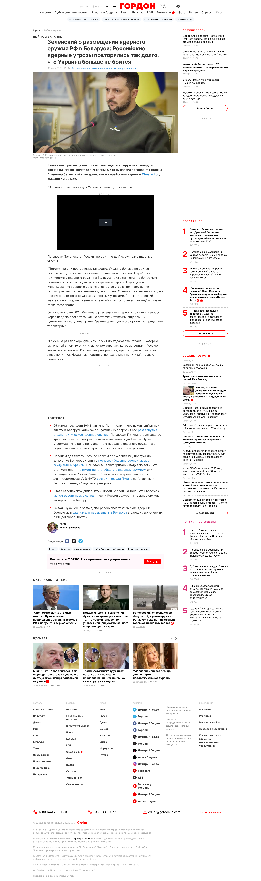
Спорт (37, 735)
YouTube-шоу (74, 777)
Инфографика (41, 767)
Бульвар (137, 12)
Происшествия (42, 761)
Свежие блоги (194, 30)
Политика (39, 715)
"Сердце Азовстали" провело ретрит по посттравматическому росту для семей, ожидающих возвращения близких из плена (204, 455)
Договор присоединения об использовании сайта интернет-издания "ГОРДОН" (178, 740)
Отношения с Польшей (158, 19)
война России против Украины (109, 549)
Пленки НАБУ (184, 19)
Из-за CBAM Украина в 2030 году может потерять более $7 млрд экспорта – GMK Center (203, 471)
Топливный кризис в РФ (83, 19)
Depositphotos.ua (81, 838)
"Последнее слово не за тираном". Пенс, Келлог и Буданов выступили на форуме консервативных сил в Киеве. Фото (208, 294)
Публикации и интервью (71, 12)
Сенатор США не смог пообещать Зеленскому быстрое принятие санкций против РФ (203, 439)
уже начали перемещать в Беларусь (100, 512)
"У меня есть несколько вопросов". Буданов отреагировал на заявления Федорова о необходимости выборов (206, 316)
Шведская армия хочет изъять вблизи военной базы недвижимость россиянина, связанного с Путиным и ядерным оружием (205, 487)
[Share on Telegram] (80, 541)
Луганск (104, 754)
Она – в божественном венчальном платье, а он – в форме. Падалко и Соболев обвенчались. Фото (206, 534)
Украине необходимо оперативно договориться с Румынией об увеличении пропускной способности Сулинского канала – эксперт (205, 412)
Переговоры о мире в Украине (121, 19)
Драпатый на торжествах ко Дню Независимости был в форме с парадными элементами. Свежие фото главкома (206, 614)
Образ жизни (41, 754)
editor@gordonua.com (164, 812)
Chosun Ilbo (150, 174)
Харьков (105, 735)
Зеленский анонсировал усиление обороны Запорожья (203, 366)
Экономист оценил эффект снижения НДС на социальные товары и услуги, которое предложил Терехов (205, 502)
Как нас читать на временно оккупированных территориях (210, 740)
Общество (55, 685)
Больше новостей (205, 513)
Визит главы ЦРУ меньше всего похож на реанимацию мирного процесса (205, 67)
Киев (102, 709)
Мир (48, 627)
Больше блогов (205, 108)
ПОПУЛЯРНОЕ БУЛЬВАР (200, 521)
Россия (52, 549)
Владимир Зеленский (138, 549)
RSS (140, 777)
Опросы (206, 12)
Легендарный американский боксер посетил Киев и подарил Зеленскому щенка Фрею (209, 254)
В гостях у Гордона (104, 12)
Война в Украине (52, 30)
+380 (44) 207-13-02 (108, 812)
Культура (38, 741)
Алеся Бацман (147, 757)
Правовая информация (213, 728)
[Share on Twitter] (74, 541)
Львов (103, 715)
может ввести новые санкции (75, 495)
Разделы (70, 703)
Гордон (36, 30)
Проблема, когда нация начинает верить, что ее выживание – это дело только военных (205, 38)
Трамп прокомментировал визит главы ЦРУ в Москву (202, 378)
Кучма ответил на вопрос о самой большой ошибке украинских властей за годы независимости (206, 273)
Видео (193, 12)
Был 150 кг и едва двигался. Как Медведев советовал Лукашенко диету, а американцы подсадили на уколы (204, 393)
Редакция (205, 715)
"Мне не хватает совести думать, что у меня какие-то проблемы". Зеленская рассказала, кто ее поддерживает (206, 591)
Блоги (125, 12)
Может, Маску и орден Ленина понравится (201, 81)
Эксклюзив (164, 12)
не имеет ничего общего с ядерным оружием (112, 469)
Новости (45, 12)
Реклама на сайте (209, 722)
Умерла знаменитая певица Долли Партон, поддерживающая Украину (152, 674)
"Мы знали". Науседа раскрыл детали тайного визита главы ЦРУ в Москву (205, 427)
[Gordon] (137, 6)
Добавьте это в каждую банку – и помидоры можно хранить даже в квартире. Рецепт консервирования (209, 571)
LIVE (150, 12)
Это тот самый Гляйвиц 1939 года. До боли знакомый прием (205, 53)
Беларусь (65, 549)
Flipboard (144, 770)
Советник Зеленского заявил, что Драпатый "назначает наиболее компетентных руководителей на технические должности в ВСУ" (208, 235)
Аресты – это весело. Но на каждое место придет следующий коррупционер (205, 95)
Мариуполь (106, 748)
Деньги (37, 722)
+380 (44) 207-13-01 (53, 812)
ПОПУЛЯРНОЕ (193, 221)
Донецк (104, 728)
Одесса (104, 722)
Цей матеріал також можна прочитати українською (106, 68)
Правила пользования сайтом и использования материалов (179, 710)
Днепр (103, 741)
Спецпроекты (74, 784)
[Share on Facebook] (67, 541)
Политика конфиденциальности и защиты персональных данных (178, 724)
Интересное (40, 774)
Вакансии (205, 709)
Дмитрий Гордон (149, 709)
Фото (181, 12)
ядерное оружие (82, 549)
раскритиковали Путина (114, 478)
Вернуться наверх (210, 812)
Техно (36, 748)
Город (103, 703)
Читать (152, 561)
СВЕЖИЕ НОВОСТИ (196, 355)
